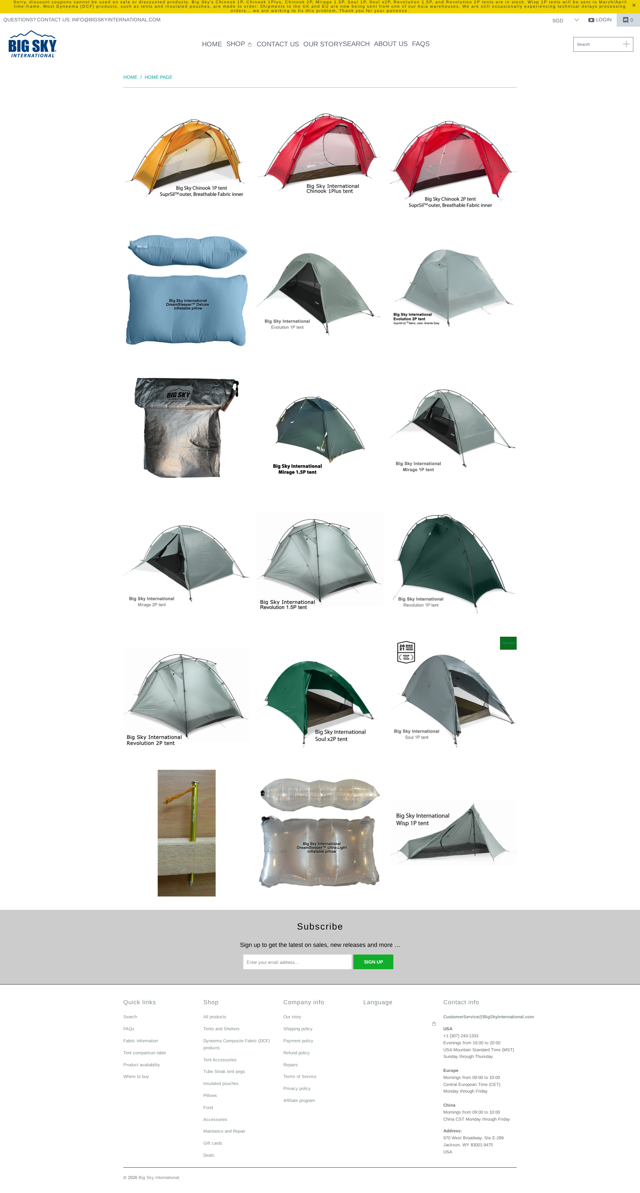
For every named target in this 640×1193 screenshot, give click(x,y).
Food (208, 1107)
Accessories (215, 1119)
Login (604, 19)
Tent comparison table (144, 1052)
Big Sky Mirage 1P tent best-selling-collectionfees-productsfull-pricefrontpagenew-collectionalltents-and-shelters (453, 428)
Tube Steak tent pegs (224, 1071)
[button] (239, 44)
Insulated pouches (221, 1083)
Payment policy (298, 1040)
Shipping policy (298, 1028)
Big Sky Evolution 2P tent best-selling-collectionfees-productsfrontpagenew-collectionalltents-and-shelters (453, 292)
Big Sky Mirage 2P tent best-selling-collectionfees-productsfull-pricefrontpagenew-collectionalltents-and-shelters (186, 563)
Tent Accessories (220, 1059)
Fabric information (140, 1040)
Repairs (290, 1064)
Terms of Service (299, 1076)
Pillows (210, 1095)
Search (130, 1016)
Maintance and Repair (224, 1131)
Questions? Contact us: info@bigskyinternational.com (82, 19)
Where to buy (136, 1076)
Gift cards (212, 1143)
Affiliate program (299, 1100)
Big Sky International (159, 1177)
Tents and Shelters (221, 1028)
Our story (292, 1016)
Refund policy (296, 1052)
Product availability (141, 1064)
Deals (208, 1155)
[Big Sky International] (32, 44)
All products (214, 1016)
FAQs (128, 1028)
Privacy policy (297, 1088)
